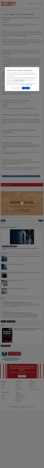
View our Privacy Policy (26, 84)
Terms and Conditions (19, 80)
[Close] (37, 68)
